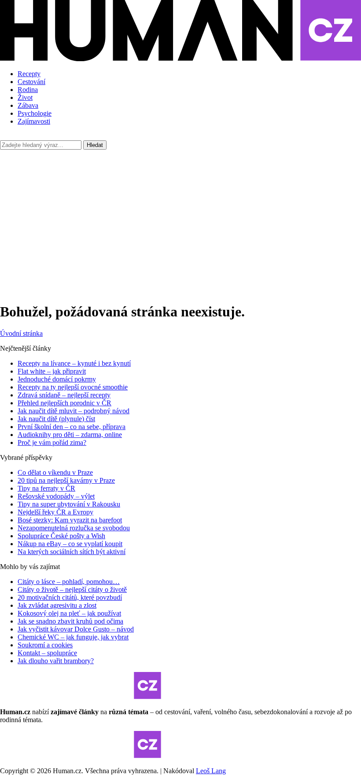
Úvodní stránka (21, 333)
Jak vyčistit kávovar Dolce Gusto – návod (76, 629)
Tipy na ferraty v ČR (46, 488)
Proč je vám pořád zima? (52, 442)
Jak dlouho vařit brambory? (56, 661)
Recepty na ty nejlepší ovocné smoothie (73, 387)
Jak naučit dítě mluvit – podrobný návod (73, 411)
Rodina (28, 89)
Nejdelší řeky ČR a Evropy (55, 512)
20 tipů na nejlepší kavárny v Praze (66, 480)
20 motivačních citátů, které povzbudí (70, 597)
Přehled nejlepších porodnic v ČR (64, 403)
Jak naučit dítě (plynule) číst (56, 418)
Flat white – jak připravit (52, 371)
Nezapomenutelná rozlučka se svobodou (74, 528)
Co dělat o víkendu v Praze (55, 472)
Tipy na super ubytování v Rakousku (69, 504)
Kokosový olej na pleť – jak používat (69, 613)
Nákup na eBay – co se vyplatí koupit (70, 543)
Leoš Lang (211, 771)
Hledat (95, 145)
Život (25, 97)
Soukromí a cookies (45, 645)
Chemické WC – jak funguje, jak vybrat (73, 637)
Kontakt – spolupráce (47, 653)
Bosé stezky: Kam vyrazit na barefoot (70, 520)
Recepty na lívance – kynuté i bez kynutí (74, 363)
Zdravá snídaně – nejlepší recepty (64, 395)
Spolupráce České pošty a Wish (61, 536)
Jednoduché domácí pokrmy (57, 379)
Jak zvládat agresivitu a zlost (57, 605)
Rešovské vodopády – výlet (56, 496)
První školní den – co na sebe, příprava (71, 426)
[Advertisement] (180, 220)
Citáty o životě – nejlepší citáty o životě (72, 589)
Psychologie (35, 113)
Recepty (29, 73)
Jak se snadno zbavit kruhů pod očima (70, 621)
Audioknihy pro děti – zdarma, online (70, 434)
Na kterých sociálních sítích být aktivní (71, 551)
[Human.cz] (180, 58)
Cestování (31, 81)
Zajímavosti (34, 121)
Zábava (28, 105)
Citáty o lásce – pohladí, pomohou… (69, 581)
